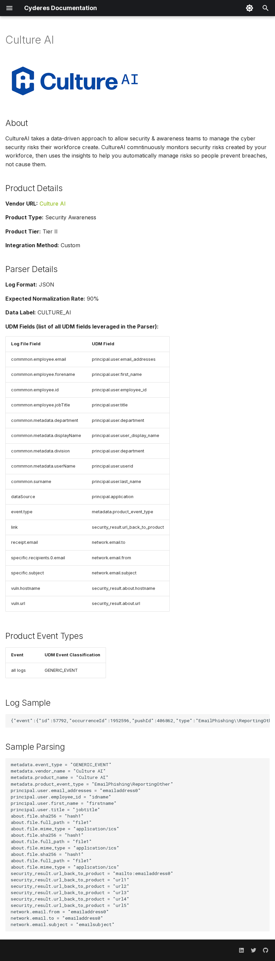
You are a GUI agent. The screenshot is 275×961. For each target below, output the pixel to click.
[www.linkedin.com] (241, 950)
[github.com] (265, 950)
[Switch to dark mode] (249, 8)
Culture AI (53, 203)
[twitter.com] (253, 950)
